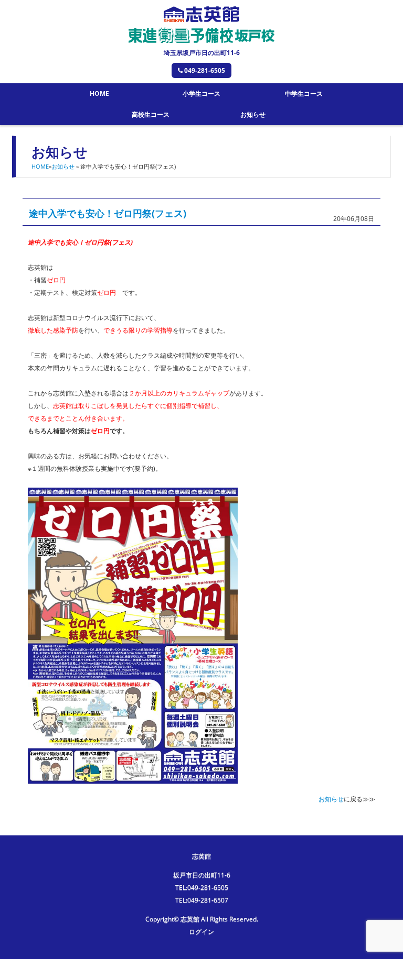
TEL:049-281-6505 (201, 887)
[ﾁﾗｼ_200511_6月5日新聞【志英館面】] (133, 777)
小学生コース (201, 93)
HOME (99, 93)
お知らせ (253, 114)
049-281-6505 (204, 70)
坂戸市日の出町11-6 (201, 874)
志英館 (201, 856)
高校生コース (150, 114)
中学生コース (304, 93)
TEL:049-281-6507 (201, 900)
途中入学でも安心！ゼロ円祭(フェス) (107, 213)
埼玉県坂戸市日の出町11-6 (202, 52)
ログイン (201, 931)
